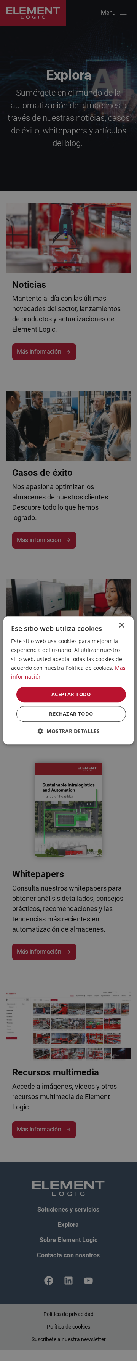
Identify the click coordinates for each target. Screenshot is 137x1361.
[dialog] (68, 680)
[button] (68, 731)
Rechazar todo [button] (71, 714)
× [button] (121, 625)
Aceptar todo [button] (71, 694)
